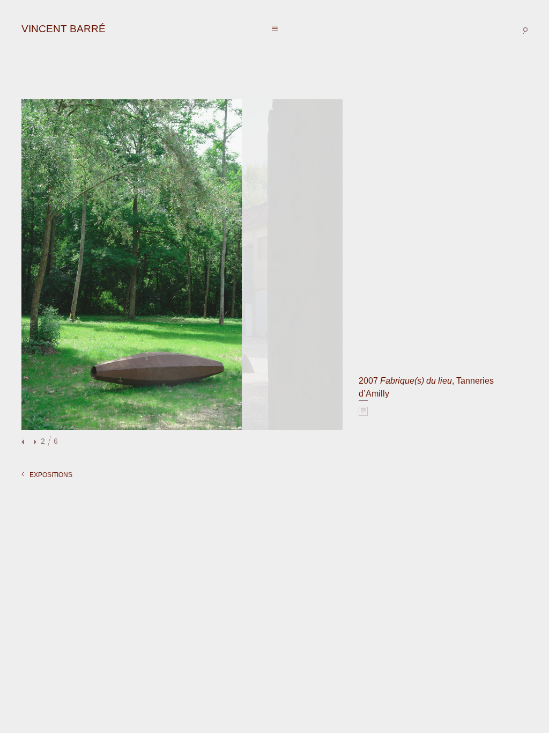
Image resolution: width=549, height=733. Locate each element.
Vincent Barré (63, 28)
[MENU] (275, 29)
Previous (24, 442)
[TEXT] (363, 411)
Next (33, 442)
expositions (50, 475)
